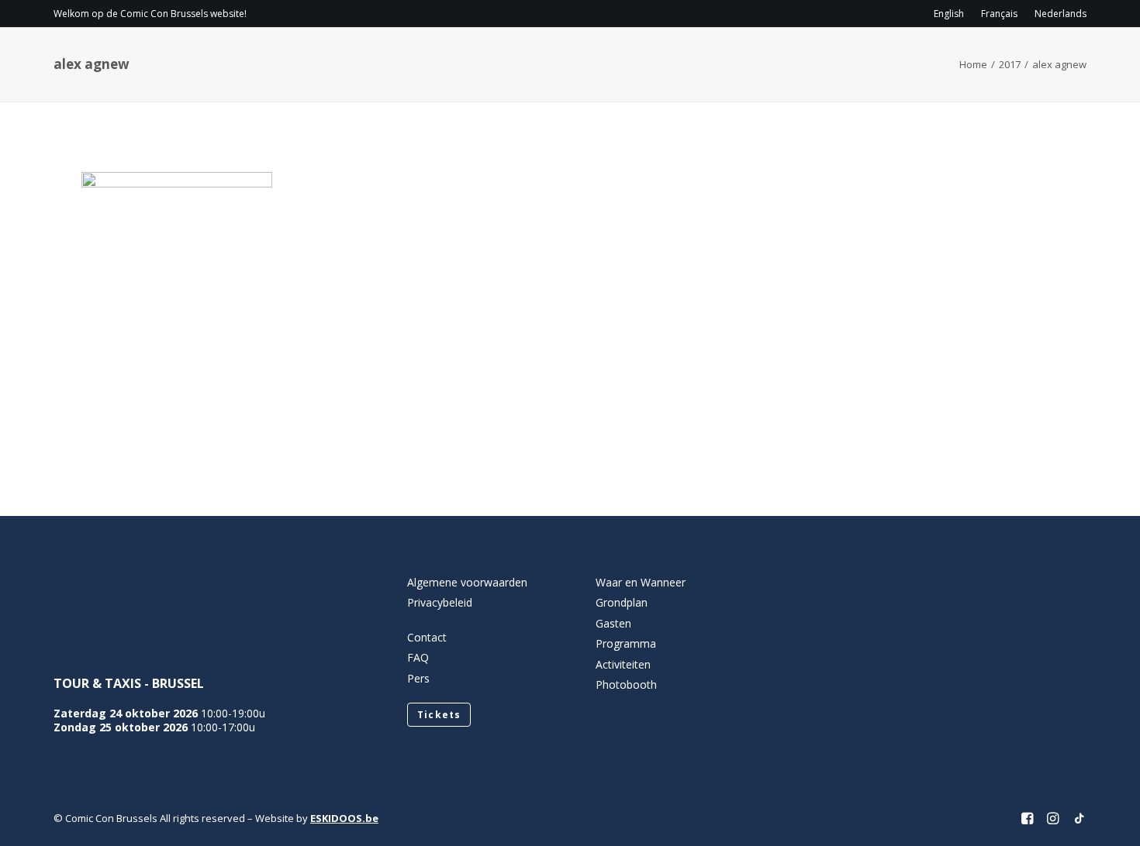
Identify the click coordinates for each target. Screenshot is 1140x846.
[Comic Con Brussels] (140, 58)
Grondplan (622, 602)
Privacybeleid (439, 602)
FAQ (418, 657)
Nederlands (1060, 13)
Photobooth (626, 684)
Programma (659, 58)
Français (999, 13)
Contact (944, 58)
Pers (418, 678)
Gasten (747, 58)
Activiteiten (836, 58)
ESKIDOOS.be (344, 818)
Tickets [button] (439, 714)
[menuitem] (952, 13)
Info (569, 58)
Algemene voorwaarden (467, 582)
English (949, 13)
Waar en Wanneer (641, 582)
